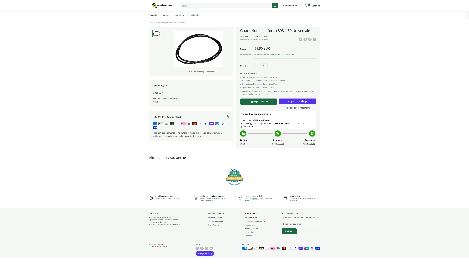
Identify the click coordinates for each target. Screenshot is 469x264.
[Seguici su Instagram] (206, 248)
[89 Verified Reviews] (234, 186)
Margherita (255, 198)
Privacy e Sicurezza (215, 218)
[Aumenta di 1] (270, 66)
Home (151, 23)
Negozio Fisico (250, 225)
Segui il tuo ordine (251, 228)
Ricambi (166, 15)
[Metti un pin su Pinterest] (305, 39)
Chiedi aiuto (179, 15)
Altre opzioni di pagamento (297, 107)
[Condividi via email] (314, 39)
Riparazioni (153, 15)
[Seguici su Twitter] (202, 248)
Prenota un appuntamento (255, 221)
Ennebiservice (194, 15)
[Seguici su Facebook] (197, 248)
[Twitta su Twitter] (310, 39)
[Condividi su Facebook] (300, 39)
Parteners (248, 236)
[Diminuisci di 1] (257, 66)
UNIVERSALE (244, 36)
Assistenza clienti (251, 218)
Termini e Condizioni (215, 221)
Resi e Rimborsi (213, 225)
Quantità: (244, 66)
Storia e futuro (250, 232)
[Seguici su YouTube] (211, 248)
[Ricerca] (275, 5)
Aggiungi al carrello (258, 101)
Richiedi (289, 231)
